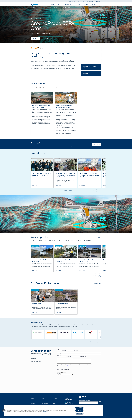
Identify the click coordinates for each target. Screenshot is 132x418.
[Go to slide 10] (71, 190)
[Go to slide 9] (70, 190)
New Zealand (68, 402)
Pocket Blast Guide (45, 401)
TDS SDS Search (45, 403)
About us (55, 398)
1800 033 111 (68, 400)
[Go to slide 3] (65, 190)
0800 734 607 (69, 404)
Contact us (83, 1)
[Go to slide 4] (66, 190)
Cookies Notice (45, 411)
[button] (4, 411)
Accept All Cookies (79, 407)
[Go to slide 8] (69, 190)
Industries (32, 398)
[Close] (101, 407)
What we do (55, 401)
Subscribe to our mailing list (84, 400)
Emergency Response (90, 1)
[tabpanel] (66, 112)
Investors (78, 1)
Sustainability (33, 403)
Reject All (79, 410)
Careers (73, 1)
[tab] (32, 88)
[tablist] (66, 88)
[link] (67, 7)
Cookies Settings (79, 413)
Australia (68, 398)
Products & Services (34, 401)
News (70, 1)
